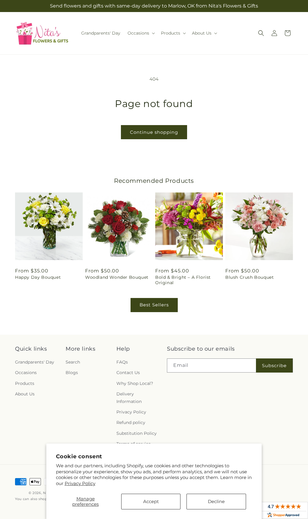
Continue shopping (154, 132)
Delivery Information (129, 397)
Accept (151, 501)
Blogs (72, 372)
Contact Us (128, 372)
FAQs (122, 362)
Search (73, 362)
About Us (25, 394)
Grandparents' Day (34, 362)
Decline (216, 501)
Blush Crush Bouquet (249, 277)
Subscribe (274, 365)
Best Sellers (154, 305)
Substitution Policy (136, 433)
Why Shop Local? (134, 383)
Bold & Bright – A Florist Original (183, 280)
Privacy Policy (80, 483)
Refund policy (130, 422)
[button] (140, 33)
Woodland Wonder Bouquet (117, 277)
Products (24, 383)
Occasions (26, 372)
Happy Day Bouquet (38, 277)
